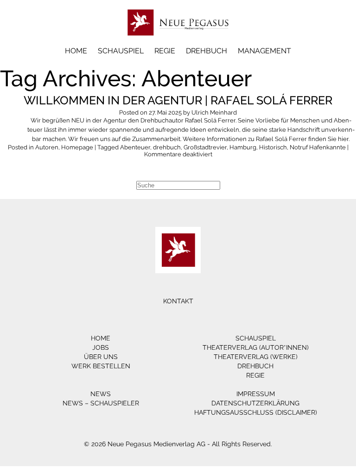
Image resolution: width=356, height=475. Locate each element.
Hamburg (242, 147)
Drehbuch (206, 50)
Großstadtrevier (205, 147)
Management (264, 50)
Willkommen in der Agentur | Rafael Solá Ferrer (178, 100)
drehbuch (167, 147)
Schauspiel (121, 50)
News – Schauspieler (101, 403)
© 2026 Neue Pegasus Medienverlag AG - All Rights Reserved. (178, 444)
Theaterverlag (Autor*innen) (256, 347)
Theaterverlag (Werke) (256, 356)
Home (76, 50)
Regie (164, 50)
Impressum (255, 394)
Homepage (77, 147)
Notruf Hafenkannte (318, 147)
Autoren (46, 147)
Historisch (273, 147)
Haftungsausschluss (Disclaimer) (255, 412)
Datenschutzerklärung (255, 403)
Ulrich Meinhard (214, 112)
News (100, 394)
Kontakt (178, 301)
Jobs (100, 347)
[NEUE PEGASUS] (178, 40)
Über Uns (101, 356)
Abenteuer (135, 147)
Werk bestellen (100, 366)
